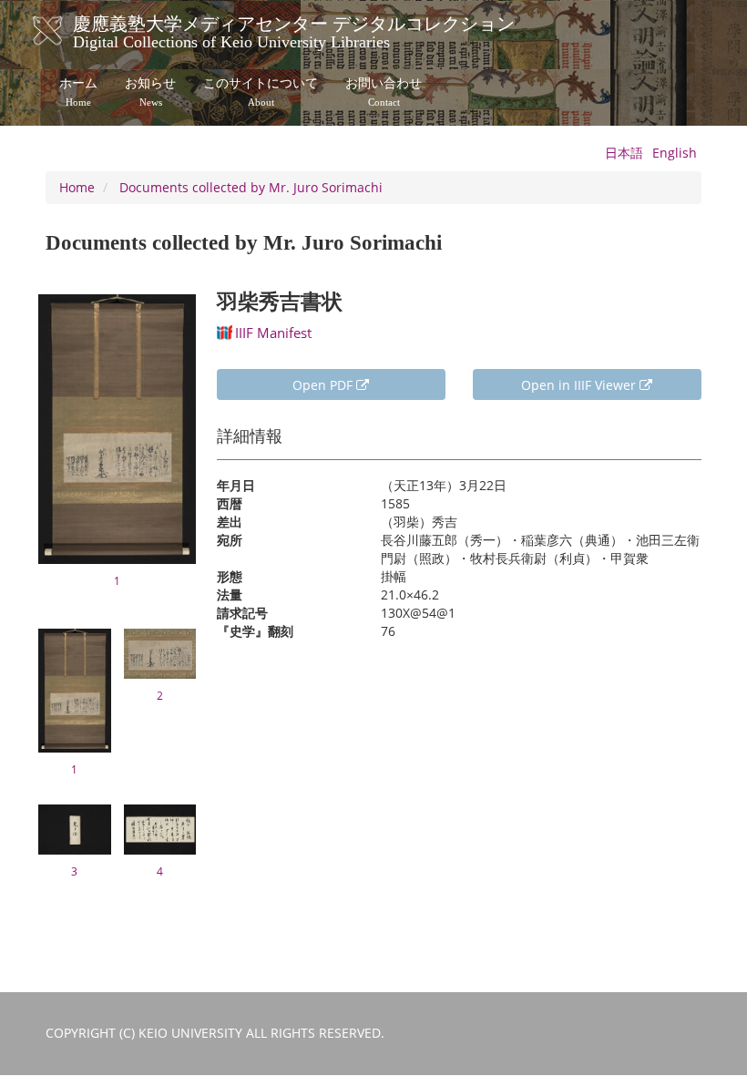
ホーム (78, 92)
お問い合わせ (383, 92)
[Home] (66, 31)
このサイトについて (260, 92)
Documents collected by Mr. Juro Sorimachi (251, 187)
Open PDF (324, 385)
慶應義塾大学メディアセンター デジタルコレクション (294, 30)
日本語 (624, 152)
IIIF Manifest (273, 332)
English (674, 152)
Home (77, 187)
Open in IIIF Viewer (580, 385)
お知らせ (150, 92)
